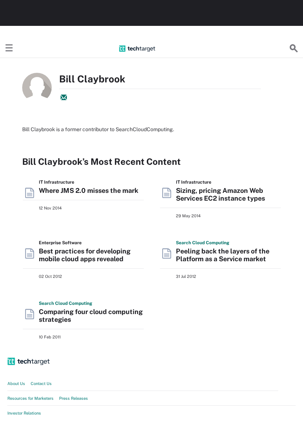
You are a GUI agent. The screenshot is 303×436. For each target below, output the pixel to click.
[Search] (294, 48)
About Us (16, 383)
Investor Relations (24, 413)
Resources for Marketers (30, 398)
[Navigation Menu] (9, 48)
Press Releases (73, 398)
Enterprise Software (60, 242)
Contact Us (41, 383)
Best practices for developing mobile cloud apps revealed (84, 255)
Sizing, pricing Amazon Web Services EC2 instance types (220, 194)
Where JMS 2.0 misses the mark (88, 190)
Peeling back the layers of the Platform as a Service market (222, 255)
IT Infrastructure (56, 182)
